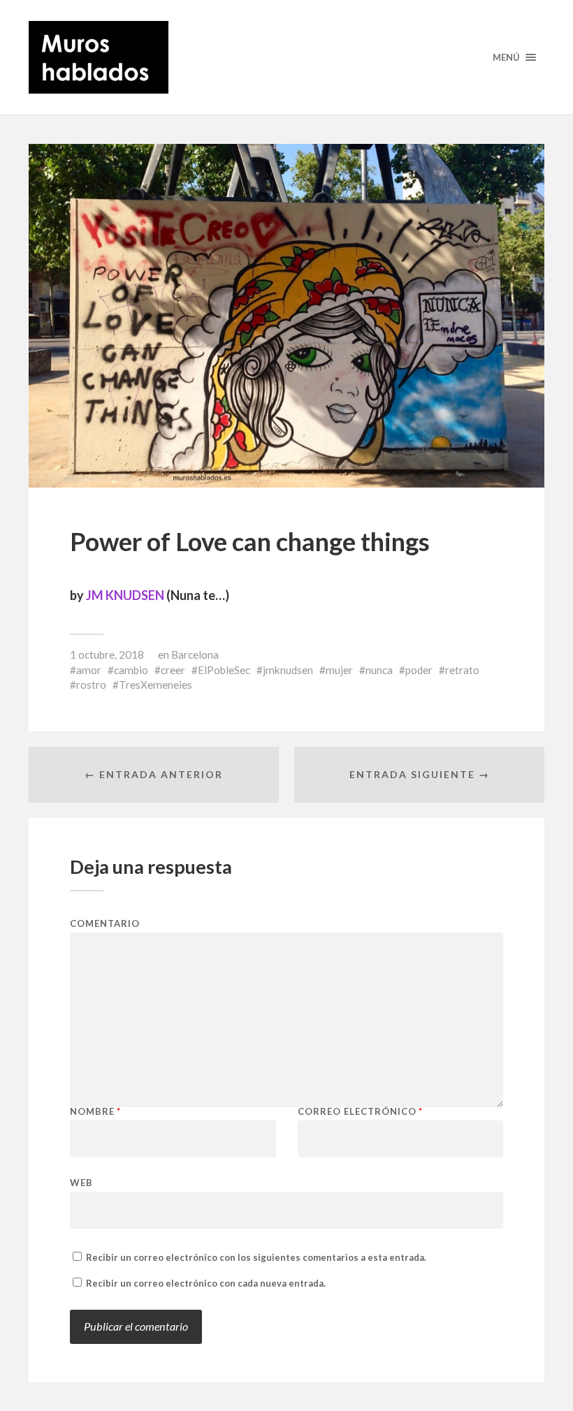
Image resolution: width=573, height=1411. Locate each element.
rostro (91, 684)
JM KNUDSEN (125, 595)
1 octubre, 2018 (107, 654)
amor (88, 670)
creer (173, 670)
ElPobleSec (224, 670)
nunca (379, 670)
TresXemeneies (155, 684)
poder (419, 670)
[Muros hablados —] (286, 57)
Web (81, 1182)
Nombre (95, 1111)
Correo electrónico (360, 1111)
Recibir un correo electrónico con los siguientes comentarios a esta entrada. (256, 1257)
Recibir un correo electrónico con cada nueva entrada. (206, 1283)
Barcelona (195, 654)
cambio (131, 670)
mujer (339, 670)
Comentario (105, 923)
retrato (462, 670)
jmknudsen (288, 670)
